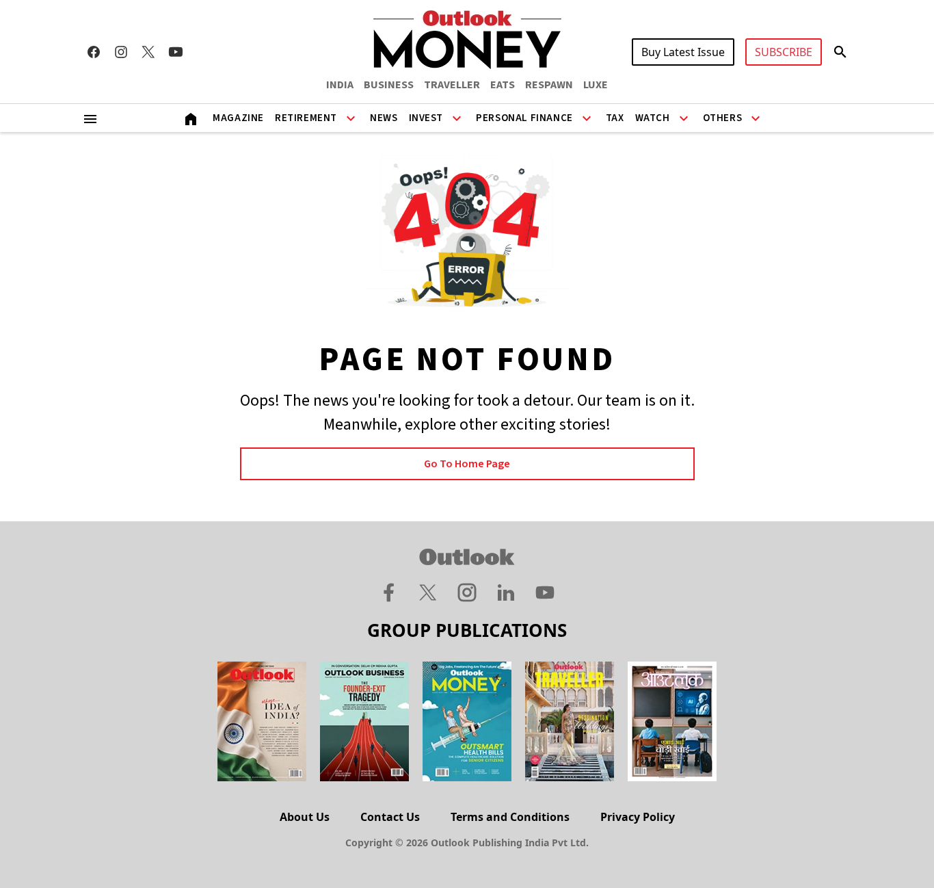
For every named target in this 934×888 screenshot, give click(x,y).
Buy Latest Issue (683, 52)
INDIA (339, 84)
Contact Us (390, 816)
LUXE (595, 84)
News (383, 118)
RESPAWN (549, 84)
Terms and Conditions (510, 816)
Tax (615, 118)
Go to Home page (467, 463)
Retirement (306, 118)
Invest (426, 118)
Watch (652, 118)
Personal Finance (524, 118)
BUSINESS (389, 84)
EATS (502, 84)
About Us (305, 816)
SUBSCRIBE (783, 52)
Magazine (238, 118)
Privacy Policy (637, 816)
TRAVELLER (452, 84)
